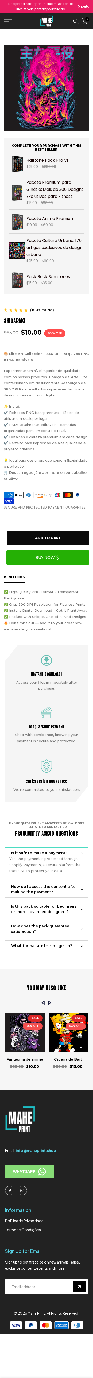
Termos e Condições (23, 1229)
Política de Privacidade (24, 1220)
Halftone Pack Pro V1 (47, 160)
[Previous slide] (43, 1003)
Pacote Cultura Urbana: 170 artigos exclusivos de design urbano (54, 248)
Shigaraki (14, 320)
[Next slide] (50, 1003)
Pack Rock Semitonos (48, 277)
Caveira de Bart (68, 1059)
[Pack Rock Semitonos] (17, 279)
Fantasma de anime (24, 1059)
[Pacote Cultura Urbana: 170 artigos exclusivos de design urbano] (17, 250)
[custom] (9, 1190)
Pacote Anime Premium (50, 218)
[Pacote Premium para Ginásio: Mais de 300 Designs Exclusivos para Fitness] (17, 192)
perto (84, 6)
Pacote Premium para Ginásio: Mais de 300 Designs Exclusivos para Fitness (54, 189)
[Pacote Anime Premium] (17, 221)
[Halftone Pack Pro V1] (17, 163)
